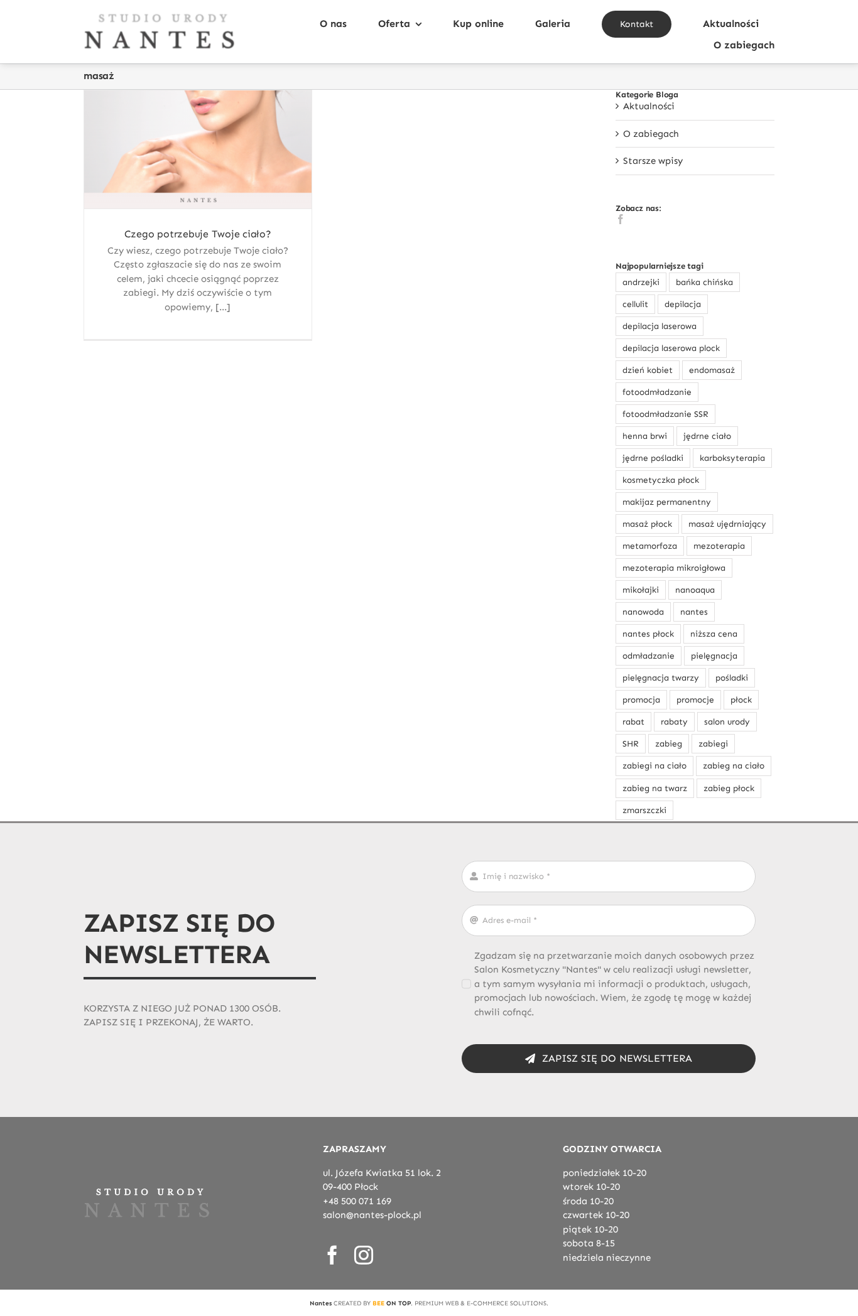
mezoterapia (719, 546)
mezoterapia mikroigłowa (673, 568)
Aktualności (649, 106)
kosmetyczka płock (660, 480)
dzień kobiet (647, 370)
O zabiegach (651, 133)
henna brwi (644, 436)
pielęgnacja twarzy (660, 677)
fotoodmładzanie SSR (665, 414)
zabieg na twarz (654, 788)
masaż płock (647, 524)
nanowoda (643, 612)
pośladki (731, 677)
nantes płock (648, 633)
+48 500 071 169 (357, 1201)
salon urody (727, 721)
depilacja (683, 304)
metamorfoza (649, 546)
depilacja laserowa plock (671, 348)
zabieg (668, 743)
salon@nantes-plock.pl (372, 1215)
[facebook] (332, 1255)
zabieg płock (728, 788)
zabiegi (713, 743)
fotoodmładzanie (657, 392)
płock (741, 699)
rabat (633, 721)
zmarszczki (644, 810)
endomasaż (712, 370)
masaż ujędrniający (727, 524)
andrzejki (641, 282)
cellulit (635, 304)
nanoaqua (695, 590)
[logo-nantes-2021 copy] (160, 17)
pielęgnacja (714, 655)
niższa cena (713, 633)
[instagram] (363, 1255)
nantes (694, 612)
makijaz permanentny (666, 502)
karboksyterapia (732, 458)
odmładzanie (648, 655)
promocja (641, 699)
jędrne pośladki (652, 458)
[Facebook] (621, 219)
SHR (630, 743)
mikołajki (640, 590)
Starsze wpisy (653, 160)
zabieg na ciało (733, 765)
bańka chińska (704, 282)
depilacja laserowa (659, 326)
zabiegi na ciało (654, 765)
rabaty (674, 721)
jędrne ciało (707, 436)
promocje (695, 699)
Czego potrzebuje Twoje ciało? (197, 234)
